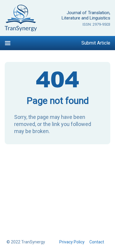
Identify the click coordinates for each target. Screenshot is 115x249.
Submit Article (95, 43)
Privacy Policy (72, 242)
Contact (96, 242)
